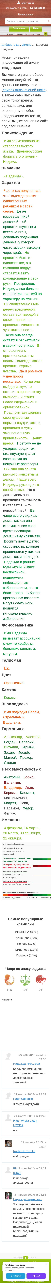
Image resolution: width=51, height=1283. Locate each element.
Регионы (19, 34)
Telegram (17, 1276)
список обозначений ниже (24, 90)
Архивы (10, 34)
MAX (38, 1276)
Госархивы (29, 34)
